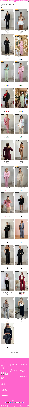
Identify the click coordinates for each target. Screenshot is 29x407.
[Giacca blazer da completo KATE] (21, 202)
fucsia (4, 137)
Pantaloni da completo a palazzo (21, 292)
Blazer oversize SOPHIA (7, 187)
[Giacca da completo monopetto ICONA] (7, 98)
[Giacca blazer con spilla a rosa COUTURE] (21, 98)
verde (20, 85)
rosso (21, 33)
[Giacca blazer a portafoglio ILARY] (21, 45)
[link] (7, 406)
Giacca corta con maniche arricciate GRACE (21, 30)
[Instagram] (3, 373)
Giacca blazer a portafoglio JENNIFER (22, 187)
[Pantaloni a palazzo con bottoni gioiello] (21, 71)
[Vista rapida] (13, 11)
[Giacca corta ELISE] (7, 19)
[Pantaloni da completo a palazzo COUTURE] (7, 71)
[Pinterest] (5, 373)
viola (21, 294)
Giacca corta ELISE (7, 30)
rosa (7, 58)
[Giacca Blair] (7, 202)
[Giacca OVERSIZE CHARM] (21, 124)
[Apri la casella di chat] (27, 406)
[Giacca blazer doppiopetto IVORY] (7, 150)
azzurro (20, 59)
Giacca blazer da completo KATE (21, 213)
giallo (6, 85)
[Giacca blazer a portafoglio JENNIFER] (21, 176)
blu (7, 85)
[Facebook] (1, 373)
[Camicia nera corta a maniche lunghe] (7, 333)
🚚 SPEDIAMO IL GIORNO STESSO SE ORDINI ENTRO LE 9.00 (12, 0)
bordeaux (6, 33)
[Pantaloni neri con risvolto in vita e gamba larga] (21, 307)
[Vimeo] (7, 374)
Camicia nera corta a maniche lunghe (7, 344)
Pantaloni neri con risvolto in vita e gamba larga (22, 318)
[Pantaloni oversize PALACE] (7, 124)
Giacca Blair (7, 213)
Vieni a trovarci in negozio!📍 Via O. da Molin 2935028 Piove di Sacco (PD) (5, 368)
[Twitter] (5, 374)
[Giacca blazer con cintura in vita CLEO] (7, 229)
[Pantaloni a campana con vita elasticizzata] (7, 281)
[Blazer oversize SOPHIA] (7, 176)
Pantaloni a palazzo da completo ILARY (7, 55)
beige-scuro (19, 33)
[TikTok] (7, 373)
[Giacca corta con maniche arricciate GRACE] (21, 19)
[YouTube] (3, 374)
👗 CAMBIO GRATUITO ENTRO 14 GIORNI (22, 0)
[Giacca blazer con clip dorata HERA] (21, 255)
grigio (7, 321)
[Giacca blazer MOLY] (7, 307)
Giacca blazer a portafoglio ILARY (21, 56)
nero (4, 33)
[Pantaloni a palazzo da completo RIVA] (7, 255)
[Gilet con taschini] (21, 150)
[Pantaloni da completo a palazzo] (21, 229)
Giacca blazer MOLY (7, 318)
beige (7, 33)
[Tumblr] (1, 374)
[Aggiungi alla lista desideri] (13, 10)
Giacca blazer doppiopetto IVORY (7, 161)
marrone (19, 163)
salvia (4, 85)
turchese (20, 137)
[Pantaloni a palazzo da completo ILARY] (7, 44)
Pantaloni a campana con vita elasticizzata (7, 292)
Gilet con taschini (21, 161)
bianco (7, 111)
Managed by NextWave (14, 400)
